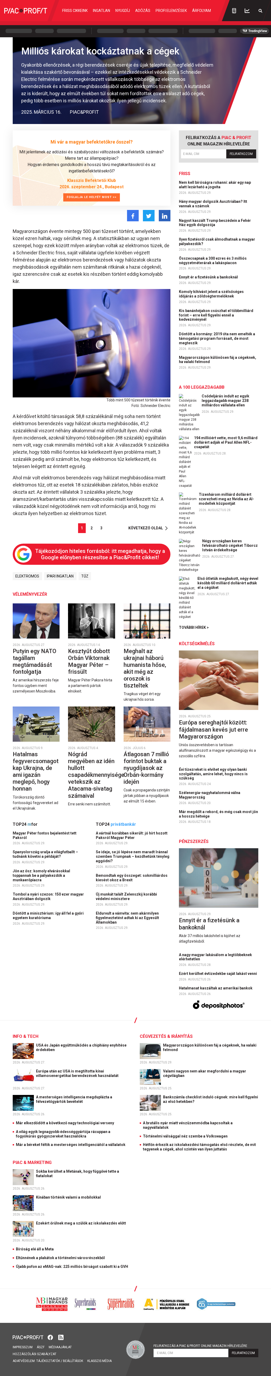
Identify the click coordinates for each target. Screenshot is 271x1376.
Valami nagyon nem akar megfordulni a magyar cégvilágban (204, 1073)
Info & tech (25, 1036)
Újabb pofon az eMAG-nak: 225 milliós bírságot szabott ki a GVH (72, 1266)
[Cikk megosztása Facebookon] (133, 215)
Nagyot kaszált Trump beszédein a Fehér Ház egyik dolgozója (215, 222)
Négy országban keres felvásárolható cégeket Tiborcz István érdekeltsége (230, 545)
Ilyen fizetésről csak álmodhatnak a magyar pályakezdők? (217, 241)
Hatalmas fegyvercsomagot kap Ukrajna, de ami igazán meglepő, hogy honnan (35, 771)
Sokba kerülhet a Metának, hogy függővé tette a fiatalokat (77, 1173)
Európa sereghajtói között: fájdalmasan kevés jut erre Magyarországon (213, 729)
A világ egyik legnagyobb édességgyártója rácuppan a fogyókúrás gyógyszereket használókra (63, 1134)
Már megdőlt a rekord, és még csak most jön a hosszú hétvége (218, 814)
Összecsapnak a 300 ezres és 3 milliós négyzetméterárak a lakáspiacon (213, 260)
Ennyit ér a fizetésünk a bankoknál (209, 277)
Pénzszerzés (194, 841)
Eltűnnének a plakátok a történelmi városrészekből (60, 1258)
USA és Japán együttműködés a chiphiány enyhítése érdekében (81, 1047)
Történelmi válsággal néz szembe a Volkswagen (185, 1136)
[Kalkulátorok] (234, 10)
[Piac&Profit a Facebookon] (51, 1337)
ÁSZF (40, 1347)
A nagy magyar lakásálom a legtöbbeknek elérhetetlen (215, 957)
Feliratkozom (241, 154)
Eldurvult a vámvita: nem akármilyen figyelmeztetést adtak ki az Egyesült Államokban (127, 917)
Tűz (84, 576)
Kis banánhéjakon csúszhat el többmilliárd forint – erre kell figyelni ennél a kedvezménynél (216, 315)
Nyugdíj (122, 10)
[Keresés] (260, 10)
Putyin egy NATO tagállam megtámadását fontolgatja (34, 661)
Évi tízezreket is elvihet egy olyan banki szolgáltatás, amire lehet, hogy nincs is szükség (213, 774)
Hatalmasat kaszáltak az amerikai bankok (216, 988)
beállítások (73, 1361)
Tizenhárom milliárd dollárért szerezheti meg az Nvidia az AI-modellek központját (226, 499)
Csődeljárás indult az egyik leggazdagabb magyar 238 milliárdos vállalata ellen (225, 400)
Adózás (142, 10)
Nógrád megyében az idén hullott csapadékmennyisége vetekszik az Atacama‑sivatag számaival (96, 775)
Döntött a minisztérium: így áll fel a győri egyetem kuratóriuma (48, 915)
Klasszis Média (99, 1361)
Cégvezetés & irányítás (166, 1036)
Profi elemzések (171, 10)
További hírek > (194, 627)
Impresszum (23, 1347)
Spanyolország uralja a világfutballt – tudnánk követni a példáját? (45, 854)
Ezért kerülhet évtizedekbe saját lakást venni (218, 973)
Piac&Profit (84, 112)
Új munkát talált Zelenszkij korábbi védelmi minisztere (126, 896)
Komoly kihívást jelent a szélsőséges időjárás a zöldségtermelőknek (211, 294)
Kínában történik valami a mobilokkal (69, 1197)
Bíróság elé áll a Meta (35, 1249)
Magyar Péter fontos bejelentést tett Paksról (44, 835)
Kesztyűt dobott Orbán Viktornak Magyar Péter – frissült (89, 661)
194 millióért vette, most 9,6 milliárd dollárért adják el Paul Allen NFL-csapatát (226, 442)
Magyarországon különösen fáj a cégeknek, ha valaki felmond (217, 359)
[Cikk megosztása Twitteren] (149, 215)
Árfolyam (201, 10)
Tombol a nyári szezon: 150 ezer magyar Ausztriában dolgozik (48, 896)
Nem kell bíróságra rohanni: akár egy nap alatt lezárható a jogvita (215, 184)
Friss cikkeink (75, 10)
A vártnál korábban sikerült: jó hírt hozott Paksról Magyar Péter (132, 835)
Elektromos (27, 576)
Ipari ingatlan (60, 576)
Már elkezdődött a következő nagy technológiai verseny (65, 1123)
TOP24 (25, 824)
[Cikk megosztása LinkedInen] (164, 215)
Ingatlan (101, 10)
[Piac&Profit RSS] (61, 1337)
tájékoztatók (48, 1361)
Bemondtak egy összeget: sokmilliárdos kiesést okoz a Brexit (132, 877)
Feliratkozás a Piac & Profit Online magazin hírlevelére (200, 1346)
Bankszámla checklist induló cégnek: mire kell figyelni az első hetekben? (210, 1099)
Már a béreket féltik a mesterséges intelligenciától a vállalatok (70, 1145)
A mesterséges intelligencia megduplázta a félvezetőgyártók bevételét (74, 1099)
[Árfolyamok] (247, 10)
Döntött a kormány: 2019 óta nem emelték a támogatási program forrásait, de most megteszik (217, 338)
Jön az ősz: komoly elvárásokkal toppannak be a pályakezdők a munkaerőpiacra (41, 875)
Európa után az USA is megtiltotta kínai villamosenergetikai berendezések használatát (77, 1073)
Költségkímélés (197, 643)
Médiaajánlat (60, 1347)
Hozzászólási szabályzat (34, 1354)
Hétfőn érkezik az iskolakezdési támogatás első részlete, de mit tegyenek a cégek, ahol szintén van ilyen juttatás (199, 1147)
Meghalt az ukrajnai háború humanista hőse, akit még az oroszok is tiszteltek (145, 668)
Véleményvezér (30, 594)
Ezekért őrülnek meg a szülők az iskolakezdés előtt (81, 1223)
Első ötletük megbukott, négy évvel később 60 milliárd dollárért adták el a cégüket (227, 583)
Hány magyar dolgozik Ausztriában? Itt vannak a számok (213, 203)
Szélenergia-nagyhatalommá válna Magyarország (209, 795)
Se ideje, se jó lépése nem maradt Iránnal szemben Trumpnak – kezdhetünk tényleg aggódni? (132, 856)
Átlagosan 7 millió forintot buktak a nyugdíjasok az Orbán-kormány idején (146, 768)
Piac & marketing (32, 1162)
